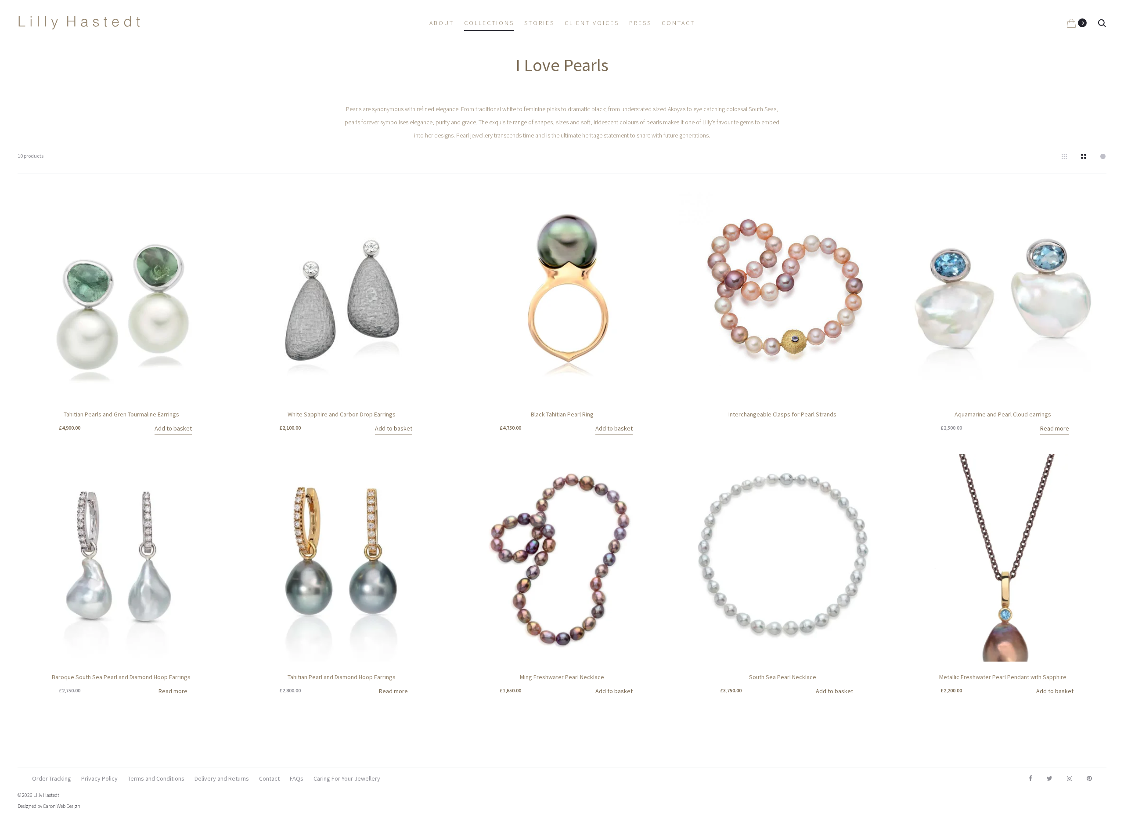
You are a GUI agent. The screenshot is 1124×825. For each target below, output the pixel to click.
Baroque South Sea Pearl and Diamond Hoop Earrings (121, 677)
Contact (678, 23)
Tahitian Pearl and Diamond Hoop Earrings (342, 677)
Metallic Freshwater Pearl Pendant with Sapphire (1002, 677)
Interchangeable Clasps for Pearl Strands (782, 414)
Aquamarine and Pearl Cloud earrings (1003, 414)
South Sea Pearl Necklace (782, 677)
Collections (489, 23)
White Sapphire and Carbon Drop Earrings (342, 414)
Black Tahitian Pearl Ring (562, 414)
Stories (539, 23)
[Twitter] (1049, 778)
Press (640, 23)
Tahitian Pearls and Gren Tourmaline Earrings (121, 414)
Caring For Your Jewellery (346, 778)
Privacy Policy (99, 778)
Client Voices (592, 23)
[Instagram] (1069, 778)
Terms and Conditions (156, 778)
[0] (1071, 23)
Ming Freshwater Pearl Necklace (562, 677)
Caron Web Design (61, 806)
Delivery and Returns (222, 778)
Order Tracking (51, 778)
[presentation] (463, 295)
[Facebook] (1030, 778)
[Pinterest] (1089, 778)
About (441, 23)
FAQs (296, 778)
